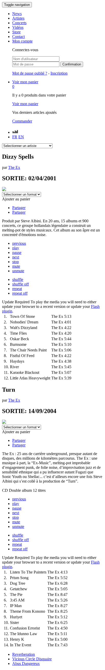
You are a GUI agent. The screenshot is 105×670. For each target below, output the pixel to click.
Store (16, 32)
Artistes (18, 18)
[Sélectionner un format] (21, 194)
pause (16, 252)
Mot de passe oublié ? (29, 73)
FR (14, 137)
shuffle (17, 279)
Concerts (19, 23)
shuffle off (20, 284)
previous (19, 243)
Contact (18, 36)
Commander (22, 121)
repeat (17, 288)
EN (21, 137)
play (15, 248)
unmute (18, 271)
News (17, 13)
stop (15, 261)
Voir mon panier (25, 104)
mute (16, 266)
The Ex (14, 167)
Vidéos (17, 27)
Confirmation (71, 64)
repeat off (20, 293)
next (15, 257)
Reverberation (23, 654)
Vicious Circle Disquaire (32, 659)
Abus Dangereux (26, 663)
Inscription (59, 73)
